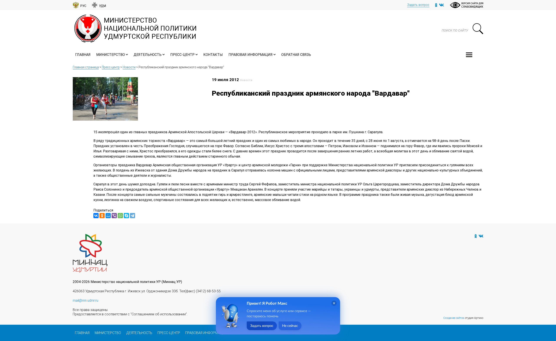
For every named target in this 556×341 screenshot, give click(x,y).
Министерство (110, 55)
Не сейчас (290, 326)
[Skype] (126, 215)
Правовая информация (250, 55)
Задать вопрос (418, 5)
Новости (129, 67)
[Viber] (114, 215)
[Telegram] (132, 215)
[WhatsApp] (120, 215)
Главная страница (86, 67)
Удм (102, 6)
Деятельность (148, 55)
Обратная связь (296, 55)
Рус (83, 6)
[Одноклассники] (102, 215)
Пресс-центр (182, 55)
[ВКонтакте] (96, 215)
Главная (83, 55)
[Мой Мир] (108, 215)
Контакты (213, 55)
